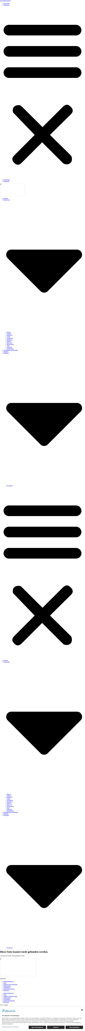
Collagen (9, 333)
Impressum (6, 990)
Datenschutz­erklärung (9, 989)
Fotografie (9, 347)
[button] (42, 92)
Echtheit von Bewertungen (10, 984)
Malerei (9, 332)
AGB (4, 983)
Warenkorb (6, 5)
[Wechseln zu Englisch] (10, 485)
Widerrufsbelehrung (8, 981)
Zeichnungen (10, 348)
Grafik (8, 336)
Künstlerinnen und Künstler (10, 350)
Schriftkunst (10, 338)
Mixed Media (10, 344)
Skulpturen (9, 339)
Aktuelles (5, 351)
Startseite (5, 198)
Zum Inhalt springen (5, 0)
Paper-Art (9, 342)
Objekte (9, 341)
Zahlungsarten (7, 986)
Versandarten (6, 987)
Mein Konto (6, 3)
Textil (8, 345)
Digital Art (9, 335)
